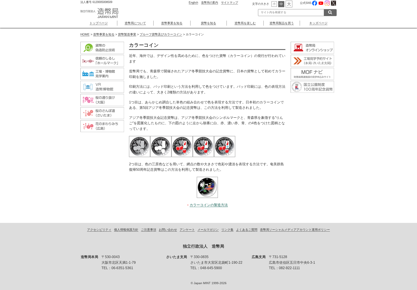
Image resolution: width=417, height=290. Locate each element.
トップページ (98, 23)
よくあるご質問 (246, 229)
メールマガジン (208, 229)
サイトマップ (229, 2)
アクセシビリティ (99, 229)
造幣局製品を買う (282, 23)
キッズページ (318, 23)
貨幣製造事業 (127, 34)
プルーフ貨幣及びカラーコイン (161, 34)
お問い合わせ (168, 229)
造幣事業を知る (171, 23)
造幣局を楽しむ (245, 23)
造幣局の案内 (209, 2)
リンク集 (227, 229)
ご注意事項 (148, 229)
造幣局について (135, 23)
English (193, 2)
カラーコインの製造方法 (209, 205)
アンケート (187, 229)
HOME (84, 34)
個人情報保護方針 (126, 229)
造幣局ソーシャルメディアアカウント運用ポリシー (295, 229)
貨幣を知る (208, 23)
